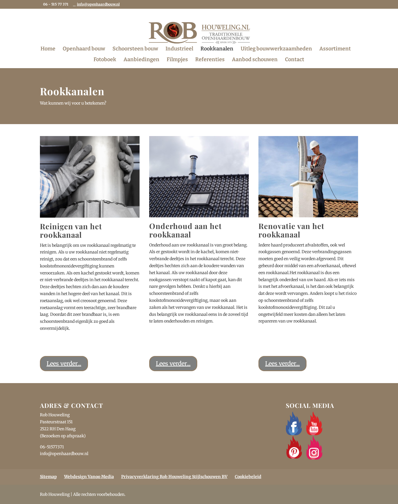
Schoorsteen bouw (135, 49)
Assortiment (335, 49)
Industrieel (179, 49)
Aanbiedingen (141, 60)
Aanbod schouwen (255, 60)
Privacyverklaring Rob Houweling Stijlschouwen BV (174, 476)
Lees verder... (64, 363)
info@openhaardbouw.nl (64, 453)
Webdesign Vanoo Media (89, 476)
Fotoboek (105, 60)
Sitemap (48, 476)
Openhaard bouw (84, 49)
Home (47, 49)
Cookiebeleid (248, 476)
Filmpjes (177, 60)
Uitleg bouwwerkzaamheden (276, 49)
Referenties (210, 60)
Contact (294, 60)
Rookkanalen (216, 49)
